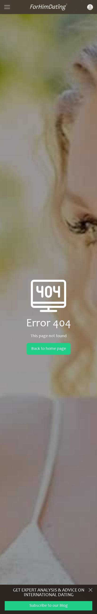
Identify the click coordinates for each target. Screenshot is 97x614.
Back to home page (48, 349)
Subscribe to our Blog (48, 606)
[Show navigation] (7, 7)
